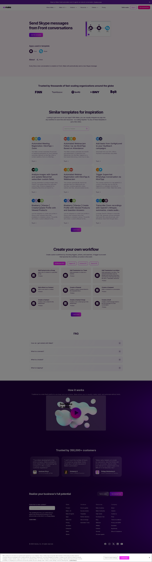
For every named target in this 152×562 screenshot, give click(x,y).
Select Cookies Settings (111, 557)
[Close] (149, 557)
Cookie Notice (73, 560)
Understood (124, 557)
